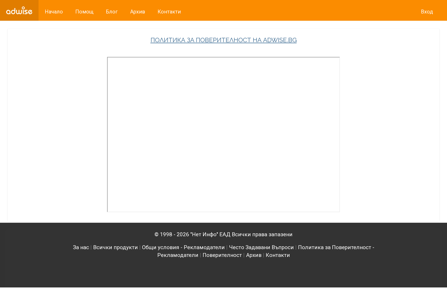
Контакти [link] (169, 12)
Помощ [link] (84, 12)
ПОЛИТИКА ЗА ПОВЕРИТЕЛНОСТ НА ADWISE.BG (224, 40)
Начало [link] (54, 12)
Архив (254, 255)
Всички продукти (115, 247)
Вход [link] (427, 12)
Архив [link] (137, 12)
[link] (19, 10)
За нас (81, 247)
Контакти (278, 255)
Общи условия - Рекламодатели (183, 247)
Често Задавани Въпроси (261, 247)
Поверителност (222, 255)
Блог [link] (112, 12)
